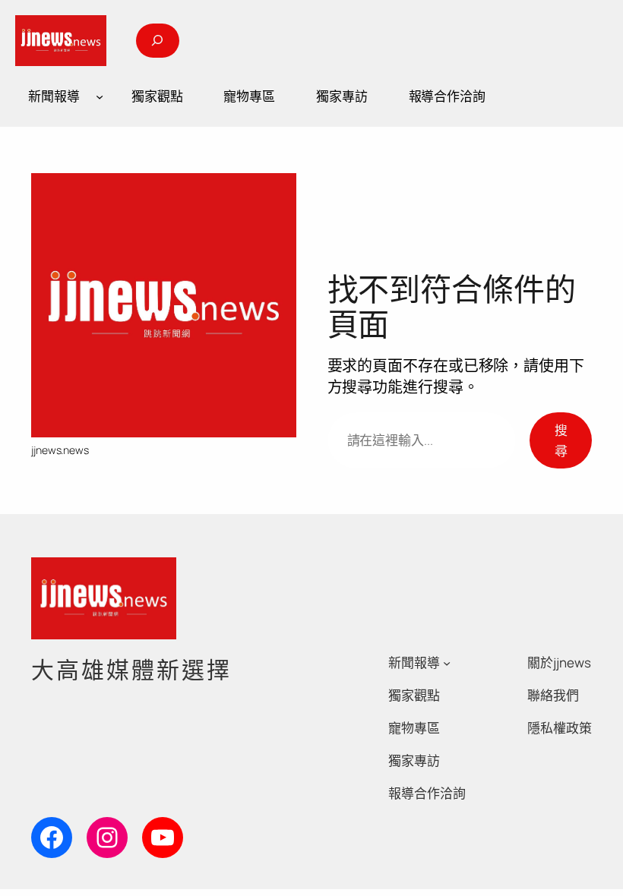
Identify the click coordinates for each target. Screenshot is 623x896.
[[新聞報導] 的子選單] (99, 96)
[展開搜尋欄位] (157, 41)
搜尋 (561, 440)
